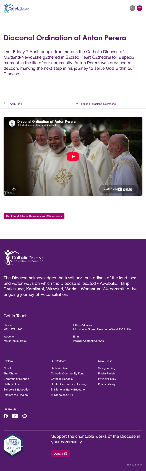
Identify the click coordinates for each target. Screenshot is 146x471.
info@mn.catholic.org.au (88, 340)
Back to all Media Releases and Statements (34, 216)
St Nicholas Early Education (68, 389)
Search (132, 8)
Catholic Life (12, 384)
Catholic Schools (62, 378)
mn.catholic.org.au (15, 340)
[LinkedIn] (24, 416)
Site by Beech (134, 464)
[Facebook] (6, 416)
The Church (11, 373)
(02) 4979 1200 (13, 329)
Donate (58, 453)
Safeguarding (106, 368)
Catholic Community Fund (67, 373)
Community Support (16, 378)
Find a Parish (106, 373)
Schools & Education (17, 389)
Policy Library (106, 384)
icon (139, 8)
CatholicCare (59, 368)
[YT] (15, 416)
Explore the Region (16, 394)
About (7, 368)
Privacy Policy (107, 378)
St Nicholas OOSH (62, 394)
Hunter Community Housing (69, 384)
